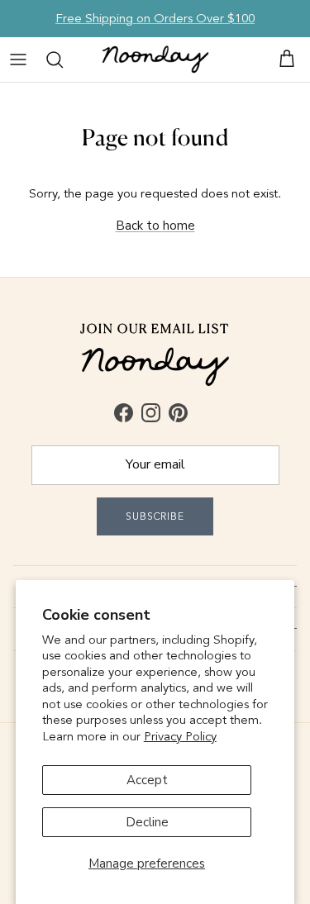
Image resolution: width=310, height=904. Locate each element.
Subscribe (155, 516)
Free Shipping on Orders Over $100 (155, 18)
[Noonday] (155, 59)
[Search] (54, 59)
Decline (147, 822)
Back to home (155, 225)
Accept (147, 780)
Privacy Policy (180, 736)
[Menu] (18, 59)
